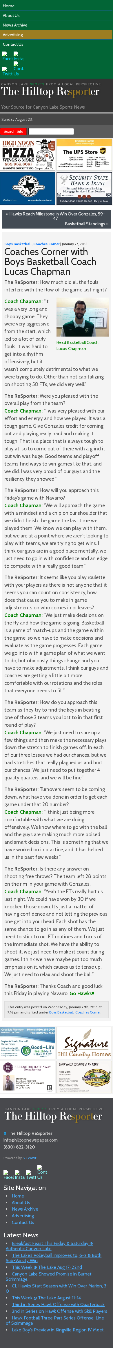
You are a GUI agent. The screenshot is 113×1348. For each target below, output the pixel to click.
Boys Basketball (18, 244)
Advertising (13, 34)
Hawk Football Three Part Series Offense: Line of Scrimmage (55, 1320)
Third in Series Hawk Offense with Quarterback (58, 1304)
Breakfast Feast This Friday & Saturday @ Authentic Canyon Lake (49, 1246)
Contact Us (13, 44)
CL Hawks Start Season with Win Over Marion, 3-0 (57, 1288)
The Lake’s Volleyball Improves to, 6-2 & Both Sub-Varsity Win (54, 1258)
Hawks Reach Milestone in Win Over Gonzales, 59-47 (57, 216)
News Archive (15, 25)
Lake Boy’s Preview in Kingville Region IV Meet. (58, 1330)
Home (8, 5)
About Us (11, 15)
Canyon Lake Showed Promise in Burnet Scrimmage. (49, 1276)
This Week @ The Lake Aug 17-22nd (47, 1267)
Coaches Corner (46, 244)
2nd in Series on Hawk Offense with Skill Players (59, 1311)
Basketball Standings (85, 224)
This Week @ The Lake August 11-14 (46, 1298)
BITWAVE (30, 1158)
